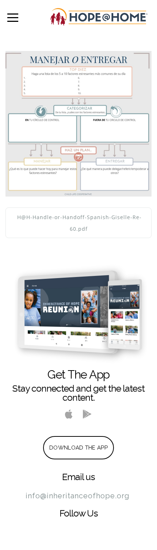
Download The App (78, 447)
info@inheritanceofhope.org (78, 495)
